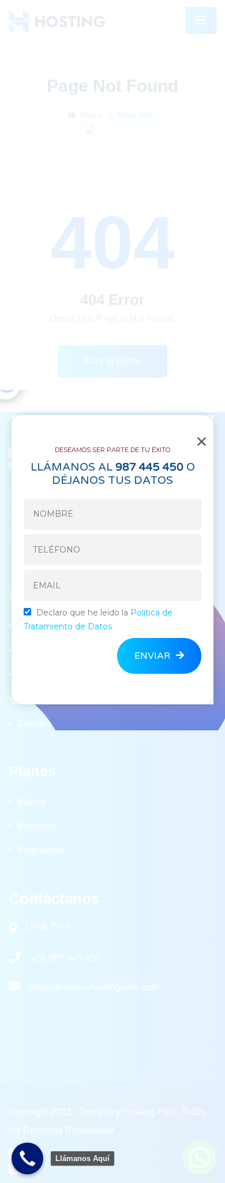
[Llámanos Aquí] (27, 1158)
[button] (202, 441)
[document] (112, 591)
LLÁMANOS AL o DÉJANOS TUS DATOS (113, 474)
